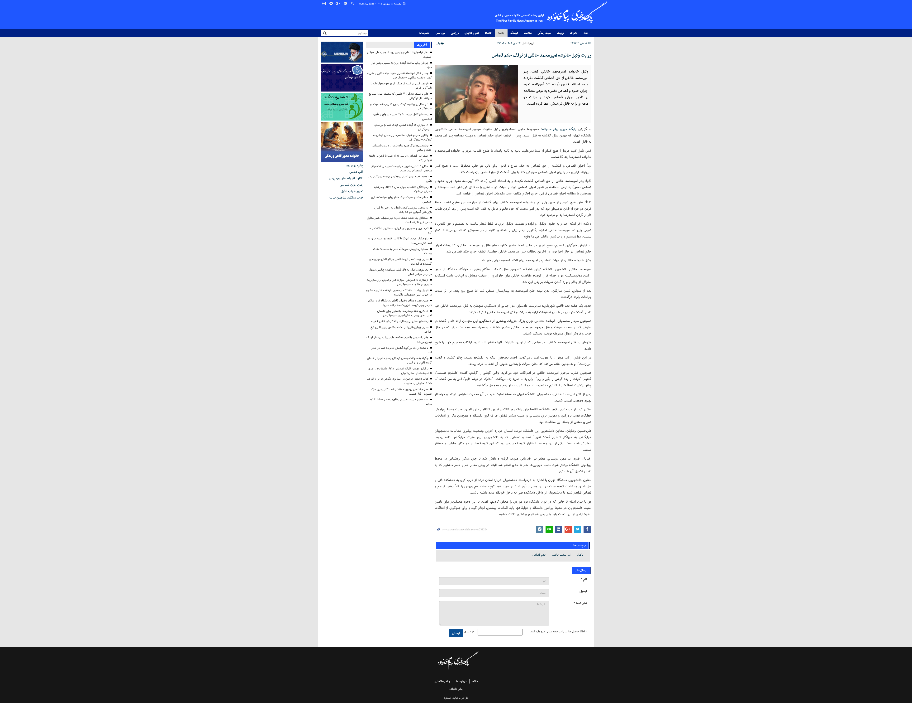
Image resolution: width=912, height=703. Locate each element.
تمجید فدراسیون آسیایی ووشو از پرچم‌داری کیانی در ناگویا (400, 178)
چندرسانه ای (442, 681)
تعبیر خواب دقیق (352, 191)
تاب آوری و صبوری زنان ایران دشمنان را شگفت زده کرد (401, 230)
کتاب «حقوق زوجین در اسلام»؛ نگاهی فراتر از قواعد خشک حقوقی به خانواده (399, 381)
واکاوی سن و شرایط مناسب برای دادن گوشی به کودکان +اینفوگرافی (402, 137)
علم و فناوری (472, 33)
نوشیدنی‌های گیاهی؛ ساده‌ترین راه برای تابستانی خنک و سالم (402, 147)
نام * (584, 579)
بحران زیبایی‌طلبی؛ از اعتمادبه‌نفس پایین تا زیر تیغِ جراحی (401, 329)
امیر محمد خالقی (561, 555)
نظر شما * (580, 603)
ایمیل (583, 591)
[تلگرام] (331, 3)
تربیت (560, 33)
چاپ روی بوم (354, 165)
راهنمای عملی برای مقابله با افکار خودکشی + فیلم (399, 321)
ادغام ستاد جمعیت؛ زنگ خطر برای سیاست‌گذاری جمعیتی (401, 199)
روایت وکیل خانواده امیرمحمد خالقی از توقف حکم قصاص (541, 55)
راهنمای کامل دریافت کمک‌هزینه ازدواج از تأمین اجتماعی (402, 116)
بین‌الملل (440, 33)
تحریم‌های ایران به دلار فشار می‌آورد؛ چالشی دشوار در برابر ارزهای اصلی (400, 271)
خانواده (574, 33)
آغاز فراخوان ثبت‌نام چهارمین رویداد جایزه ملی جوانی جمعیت (399, 54)
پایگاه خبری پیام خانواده (559, 129)
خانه (586, 33)
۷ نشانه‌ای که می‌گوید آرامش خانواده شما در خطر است (401, 350)
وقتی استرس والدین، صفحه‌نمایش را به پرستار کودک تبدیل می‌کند (399, 339)
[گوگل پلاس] (338, 3)
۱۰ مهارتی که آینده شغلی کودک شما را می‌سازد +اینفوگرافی (403, 127)
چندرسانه (424, 33)
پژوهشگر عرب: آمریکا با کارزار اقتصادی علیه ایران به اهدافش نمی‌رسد (400, 240)
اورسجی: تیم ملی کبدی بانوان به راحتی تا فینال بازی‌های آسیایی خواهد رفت (403, 209)
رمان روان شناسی (351, 184)
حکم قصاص (539, 555)
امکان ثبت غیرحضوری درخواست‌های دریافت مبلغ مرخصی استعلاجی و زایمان (401, 168)
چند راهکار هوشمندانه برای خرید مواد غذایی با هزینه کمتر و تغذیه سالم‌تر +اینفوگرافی (399, 75)
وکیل (580, 555)
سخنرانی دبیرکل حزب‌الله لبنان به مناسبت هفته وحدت (402, 251)
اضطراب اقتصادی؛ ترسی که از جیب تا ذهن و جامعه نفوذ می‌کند (400, 158)
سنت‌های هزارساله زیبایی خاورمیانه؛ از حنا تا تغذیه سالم (401, 401)
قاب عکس (356, 172)
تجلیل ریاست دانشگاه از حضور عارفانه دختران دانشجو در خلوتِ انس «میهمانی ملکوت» (399, 292)
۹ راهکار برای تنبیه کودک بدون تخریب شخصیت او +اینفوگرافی (401, 106)
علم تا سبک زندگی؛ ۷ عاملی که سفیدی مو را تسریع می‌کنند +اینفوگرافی (400, 96)
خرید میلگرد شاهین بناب (346, 197)
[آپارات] (345, 3)
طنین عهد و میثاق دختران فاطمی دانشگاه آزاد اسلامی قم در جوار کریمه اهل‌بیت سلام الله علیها (399, 302)
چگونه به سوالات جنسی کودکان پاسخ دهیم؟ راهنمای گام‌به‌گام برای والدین (399, 360)
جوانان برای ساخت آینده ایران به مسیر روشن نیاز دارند (401, 65)
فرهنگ (514, 33)
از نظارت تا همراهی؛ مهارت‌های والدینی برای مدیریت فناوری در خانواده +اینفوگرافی (399, 282)
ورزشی (455, 33)
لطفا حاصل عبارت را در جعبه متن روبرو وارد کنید (558, 632)
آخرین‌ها (422, 45)
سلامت (528, 33)
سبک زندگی (544, 33)
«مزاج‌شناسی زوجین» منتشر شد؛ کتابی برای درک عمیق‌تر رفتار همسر (401, 391)
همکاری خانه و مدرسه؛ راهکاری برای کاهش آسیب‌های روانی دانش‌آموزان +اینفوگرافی (404, 313)
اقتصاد (488, 33)
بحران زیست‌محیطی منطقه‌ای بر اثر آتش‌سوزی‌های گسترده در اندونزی (400, 261)
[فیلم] (324, 3)
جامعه (501, 33)
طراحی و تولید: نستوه (456, 698)
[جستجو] (352, 3)
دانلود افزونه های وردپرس (346, 178)
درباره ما (461, 681)
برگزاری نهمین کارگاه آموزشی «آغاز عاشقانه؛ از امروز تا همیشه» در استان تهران (399, 370)
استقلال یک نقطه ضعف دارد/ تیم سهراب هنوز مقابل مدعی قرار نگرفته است (399, 220)
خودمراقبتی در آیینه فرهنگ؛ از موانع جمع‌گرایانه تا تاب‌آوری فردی (401, 85)
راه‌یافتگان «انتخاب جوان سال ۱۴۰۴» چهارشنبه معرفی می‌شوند (403, 189)
